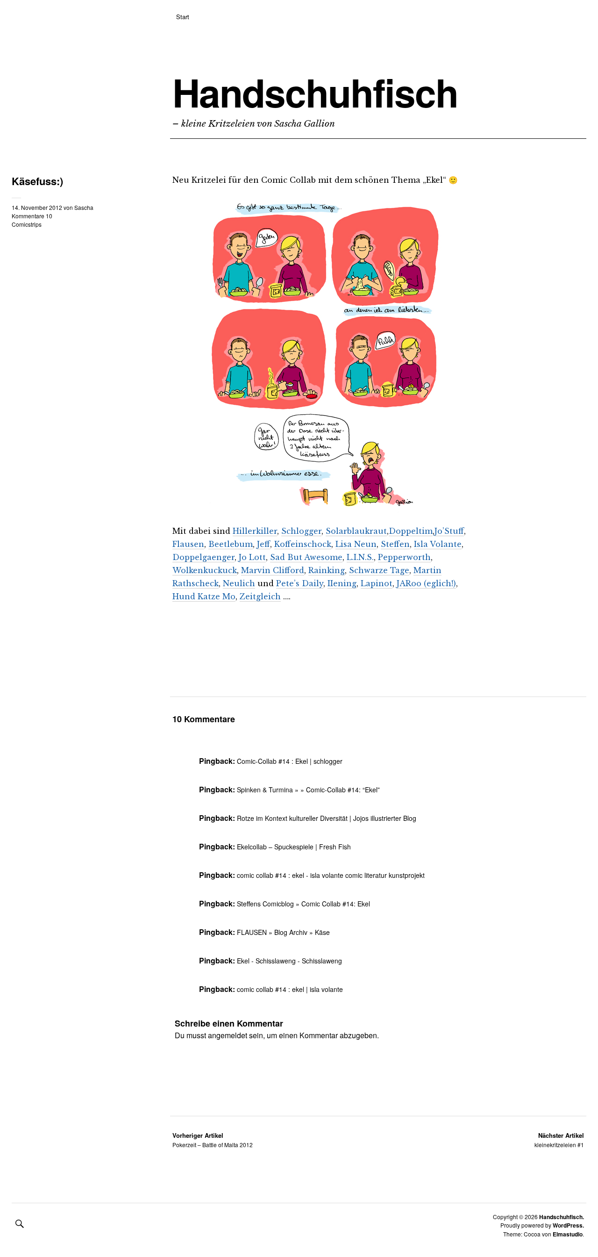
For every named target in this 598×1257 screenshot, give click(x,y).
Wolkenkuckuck (204, 570)
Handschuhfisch (315, 92)
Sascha (83, 207)
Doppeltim (411, 531)
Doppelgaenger (203, 557)
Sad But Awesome (306, 557)
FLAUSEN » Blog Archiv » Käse (283, 932)
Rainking (326, 570)
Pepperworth (404, 557)
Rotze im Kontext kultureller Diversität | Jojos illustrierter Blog (326, 818)
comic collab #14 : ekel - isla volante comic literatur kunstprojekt (331, 875)
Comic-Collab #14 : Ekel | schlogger (289, 761)
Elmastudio (568, 1234)
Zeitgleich (260, 596)
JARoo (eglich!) (426, 583)
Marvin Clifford (272, 570)
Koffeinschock (302, 544)
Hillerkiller (255, 531)
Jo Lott (252, 557)
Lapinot (376, 583)
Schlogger (301, 531)
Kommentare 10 (32, 216)
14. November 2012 (37, 207)
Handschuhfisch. (561, 1217)
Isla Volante (438, 544)
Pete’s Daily (299, 583)
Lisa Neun (356, 544)
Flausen (188, 544)
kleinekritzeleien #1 (559, 1140)
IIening (341, 583)
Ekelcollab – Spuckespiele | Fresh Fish (294, 846)
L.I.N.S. (360, 557)
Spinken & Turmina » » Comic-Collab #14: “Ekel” (308, 789)
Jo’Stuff (449, 531)
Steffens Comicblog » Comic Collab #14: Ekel (303, 903)
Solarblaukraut (356, 531)
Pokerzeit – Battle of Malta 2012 (212, 1140)
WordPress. (568, 1225)
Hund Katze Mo (203, 596)
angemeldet (227, 1035)
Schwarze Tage (379, 570)
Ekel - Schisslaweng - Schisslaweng (289, 960)
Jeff (263, 544)
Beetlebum (230, 544)
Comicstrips (27, 224)
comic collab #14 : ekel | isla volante (290, 989)
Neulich (239, 583)
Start (182, 16)
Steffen (395, 544)
